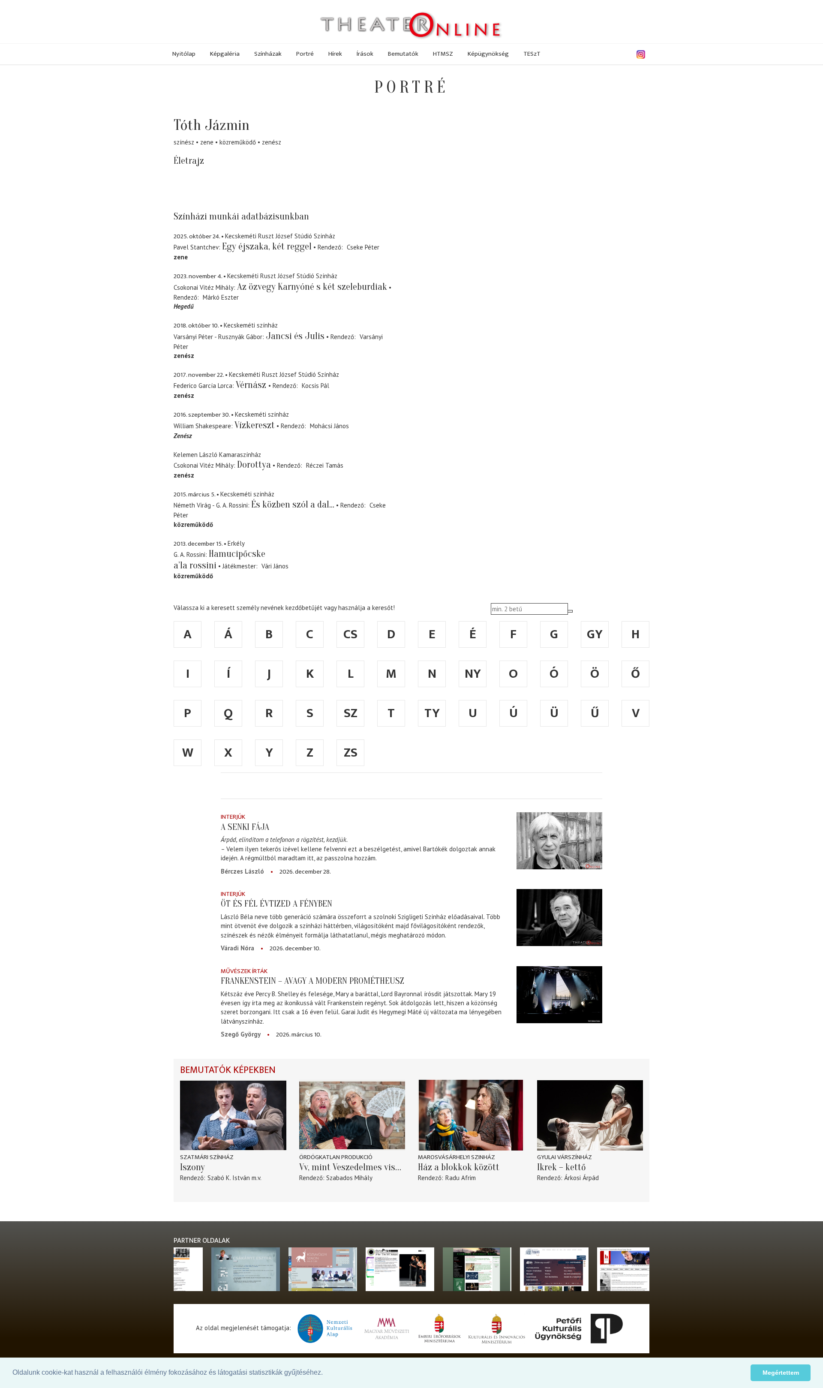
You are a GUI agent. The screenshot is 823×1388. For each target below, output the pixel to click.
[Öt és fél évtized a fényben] (559, 917)
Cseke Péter (363, 247)
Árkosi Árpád (581, 1178)
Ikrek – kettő (561, 1167)
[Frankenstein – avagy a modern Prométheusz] (559, 994)
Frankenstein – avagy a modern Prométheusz (312, 981)
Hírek (335, 53)
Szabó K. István (228, 1178)
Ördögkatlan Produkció (335, 1157)
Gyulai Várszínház (564, 1157)
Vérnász (252, 385)
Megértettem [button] (781, 1372)
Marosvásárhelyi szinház (456, 1157)
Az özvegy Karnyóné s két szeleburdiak (312, 286)
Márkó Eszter (221, 297)
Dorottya (254, 464)
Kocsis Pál (315, 386)
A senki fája (245, 827)
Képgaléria (225, 53)
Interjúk (233, 816)
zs (350, 752)
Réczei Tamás (324, 465)
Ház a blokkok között (458, 1167)
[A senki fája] (559, 840)
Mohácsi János (329, 426)
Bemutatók (403, 53)
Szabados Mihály (349, 1178)
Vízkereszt (254, 425)
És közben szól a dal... (292, 504)
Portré (305, 53)
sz (350, 713)
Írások (365, 53)
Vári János (274, 566)
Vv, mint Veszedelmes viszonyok (352, 1167)
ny (473, 674)
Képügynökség (488, 53)
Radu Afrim (460, 1178)
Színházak (268, 53)
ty (432, 713)
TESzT (532, 53)
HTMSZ (443, 53)
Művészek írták (244, 971)
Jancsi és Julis (295, 336)
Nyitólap (183, 53)
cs (350, 634)
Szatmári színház (207, 1157)
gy (595, 634)
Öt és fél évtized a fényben (276, 903)
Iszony (192, 1167)
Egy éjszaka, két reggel (267, 246)
